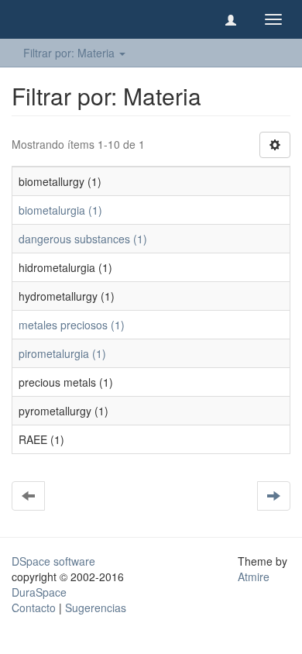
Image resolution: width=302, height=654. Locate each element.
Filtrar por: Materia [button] (70, 52)
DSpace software (53, 561)
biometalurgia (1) (60, 210)
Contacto (34, 607)
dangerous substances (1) (83, 238)
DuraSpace (39, 592)
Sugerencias (95, 607)
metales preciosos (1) (72, 324)
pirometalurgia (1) (62, 353)
